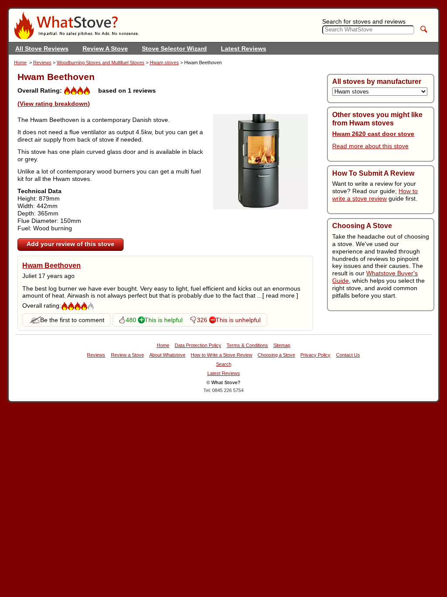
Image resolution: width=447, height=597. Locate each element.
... (277, 295)
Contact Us (348, 355)
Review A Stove (105, 48)
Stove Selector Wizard (174, 48)
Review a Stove (127, 355)
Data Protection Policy (198, 345)
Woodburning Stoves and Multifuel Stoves (100, 62)
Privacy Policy (315, 355)
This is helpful (163, 319)
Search (223, 364)
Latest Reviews (243, 48)
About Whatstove (167, 355)
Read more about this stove (370, 145)
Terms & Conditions (247, 345)
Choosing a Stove (276, 355)
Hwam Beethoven (51, 265)
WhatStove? (76, 25)
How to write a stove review (375, 194)
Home (20, 62)
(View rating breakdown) (53, 103)
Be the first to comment (72, 319)
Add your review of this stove (70, 243)
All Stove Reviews (42, 48)
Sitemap (281, 345)
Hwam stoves (164, 62)
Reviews (42, 62)
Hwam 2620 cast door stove (373, 133)
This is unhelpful (238, 319)
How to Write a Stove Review (221, 355)
